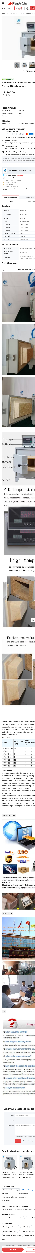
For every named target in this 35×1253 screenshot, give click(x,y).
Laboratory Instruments (26, 13)
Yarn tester (5, 1194)
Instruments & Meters (12, 13)
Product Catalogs (28, 1190)
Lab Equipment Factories (10, 1227)
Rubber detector (23, 1194)
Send (17, 1141)
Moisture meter (6, 1200)
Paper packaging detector (9, 1197)
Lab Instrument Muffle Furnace (12, 1236)
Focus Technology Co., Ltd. (24, 1245)
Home (3, 13)
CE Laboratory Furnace (10, 1231)
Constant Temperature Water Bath (13, 1218)
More (3, 1239)
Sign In (5, 189)
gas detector (22, 1197)
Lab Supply (25, 1227)
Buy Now (13, 1249)
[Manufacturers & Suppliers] (17, 3)
